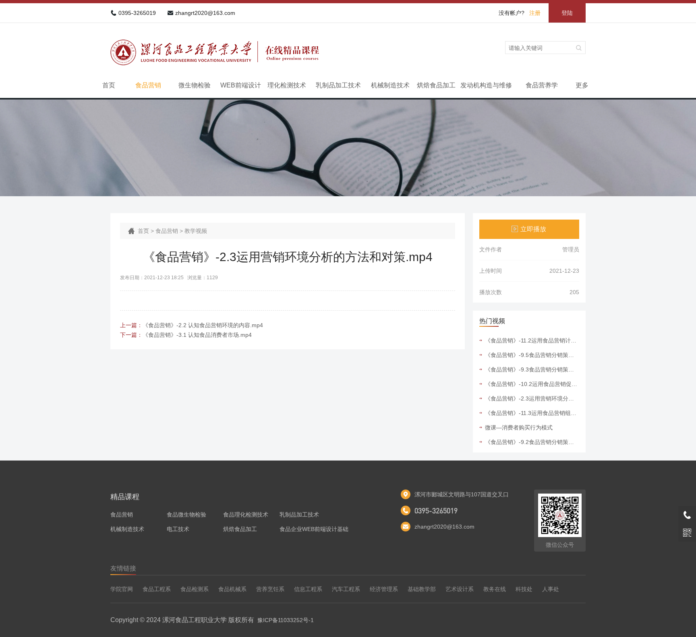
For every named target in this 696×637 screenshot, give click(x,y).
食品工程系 (157, 589)
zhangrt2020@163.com (205, 13)
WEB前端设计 (240, 85)
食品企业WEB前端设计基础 (314, 529)
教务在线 (494, 589)
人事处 (550, 589)
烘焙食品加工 (436, 85)
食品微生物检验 (186, 514)
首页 (108, 85)
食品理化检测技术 (245, 514)
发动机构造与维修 (486, 85)
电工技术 (178, 529)
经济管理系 (384, 589)
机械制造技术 (390, 85)
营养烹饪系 (270, 589)
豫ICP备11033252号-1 (285, 620)
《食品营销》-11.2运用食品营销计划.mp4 (532, 340)
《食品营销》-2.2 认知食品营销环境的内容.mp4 (203, 325)
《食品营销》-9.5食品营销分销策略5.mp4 (532, 355)
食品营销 (148, 85)
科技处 (524, 589)
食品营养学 (542, 85)
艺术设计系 (459, 589)
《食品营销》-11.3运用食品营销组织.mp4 (532, 413)
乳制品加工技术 (338, 85)
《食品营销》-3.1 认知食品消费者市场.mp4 (197, 335)
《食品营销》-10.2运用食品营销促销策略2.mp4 (532, 384)
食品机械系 (232, 589)
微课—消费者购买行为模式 (519, 427)
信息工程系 (308, 589)
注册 (535, 13)
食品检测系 (194, 589)
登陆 (567, 13)
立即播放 (533, 229)
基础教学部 (422, 589)
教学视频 (195, 231)
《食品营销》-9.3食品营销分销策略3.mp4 (532, 369)
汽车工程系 (346, 589)
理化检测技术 (286, 85)
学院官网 (121, 589)
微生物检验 (194, 85)
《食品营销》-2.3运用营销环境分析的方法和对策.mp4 (532, 398)
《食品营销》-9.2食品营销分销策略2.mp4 (532, 442)
